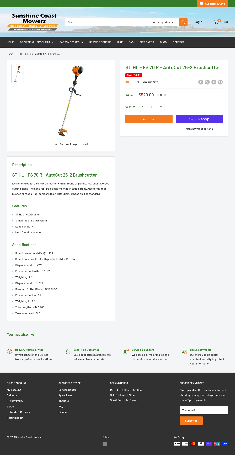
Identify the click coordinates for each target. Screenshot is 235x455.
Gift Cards (147, 42)
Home (10, 42)
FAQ (131, 42)
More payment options (199, 128)
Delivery (12, 395)
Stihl (128, 82)
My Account (14, 389)
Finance (63, 412)
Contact (178, 42)
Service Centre (100, 42)
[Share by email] (220, 81)
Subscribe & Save (215, 3)
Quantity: (131, 106)
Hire (120, 42)
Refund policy (15, 417)
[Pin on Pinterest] (207, 81)
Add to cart (149, 119)
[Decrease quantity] (142, 106)
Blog (163, 42)
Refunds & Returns (18, 412)
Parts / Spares (69, 42)
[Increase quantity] (160, 106)
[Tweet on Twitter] (213, 81)
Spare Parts (65, 395)
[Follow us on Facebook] (105, 444)
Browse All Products (35, 42)
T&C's (10, 406)
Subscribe (191, 420)
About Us (64, 400)
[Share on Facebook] (200, 81)
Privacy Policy (15, 400)
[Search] (183, 22)
